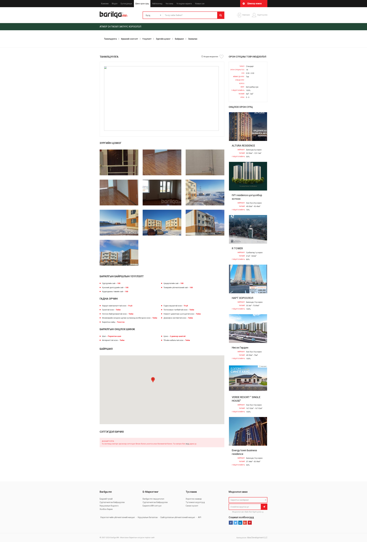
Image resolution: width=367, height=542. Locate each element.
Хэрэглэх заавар (194, 499)
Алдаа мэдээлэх (210, 56)
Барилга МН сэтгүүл (152, 506)
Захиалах (192, 39)
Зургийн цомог (163, 39)
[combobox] (248, 500)
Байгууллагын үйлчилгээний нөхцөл (178, 517)
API (199, 517)
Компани (105, 3)
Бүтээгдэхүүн (126, 3)
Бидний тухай (106, 499)
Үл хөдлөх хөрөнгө (184, 3)
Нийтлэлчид (157, 3)
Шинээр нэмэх (254, 3)
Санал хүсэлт (192, 506)
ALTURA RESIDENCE (243, 145)
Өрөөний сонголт (129, 39)
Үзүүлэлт (147, 39)
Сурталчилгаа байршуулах (112, 502)
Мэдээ (114, 3)
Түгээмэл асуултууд (195, 502)
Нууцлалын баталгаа (148, 517)
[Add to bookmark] (221, 57)
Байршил (179, 39)
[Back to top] (359, 525)
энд (187, 444)
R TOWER (237, 248)
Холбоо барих (106, 509)
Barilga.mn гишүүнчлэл (153, 499)
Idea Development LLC (257, 537)
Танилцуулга (110, 39)
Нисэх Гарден (240, 347)
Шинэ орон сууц (142, 3)
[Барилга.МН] (113, 15)
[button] (153, 379)
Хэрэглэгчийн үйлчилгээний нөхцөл (117, 517)
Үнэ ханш (169, 3)
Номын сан (199, 3)
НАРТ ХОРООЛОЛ (242, 297)
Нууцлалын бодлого (109, 506)
